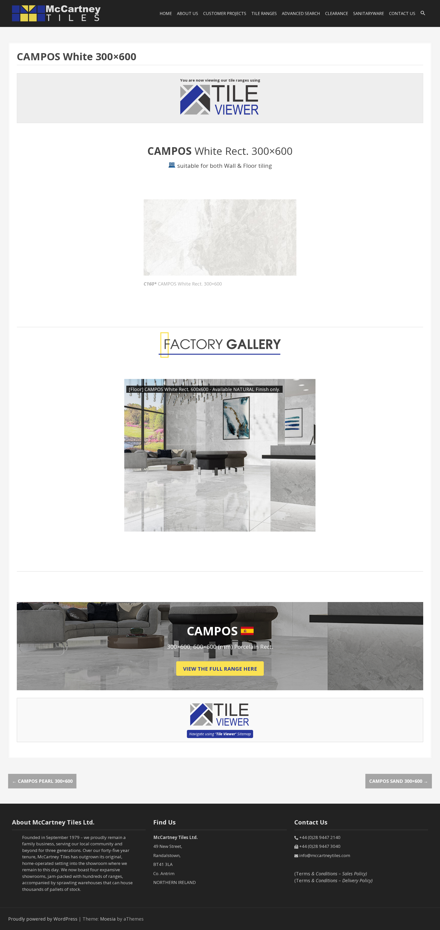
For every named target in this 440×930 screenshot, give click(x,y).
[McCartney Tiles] (56, 13)
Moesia (108, 919)
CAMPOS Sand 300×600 (398, 781)
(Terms (330, 874)
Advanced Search (301, 13)
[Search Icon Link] (422, 13)
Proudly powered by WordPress (42, 919)
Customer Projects (224, 13)
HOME (166, 13)
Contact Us (402, 13)
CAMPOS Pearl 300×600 (42, 781)
